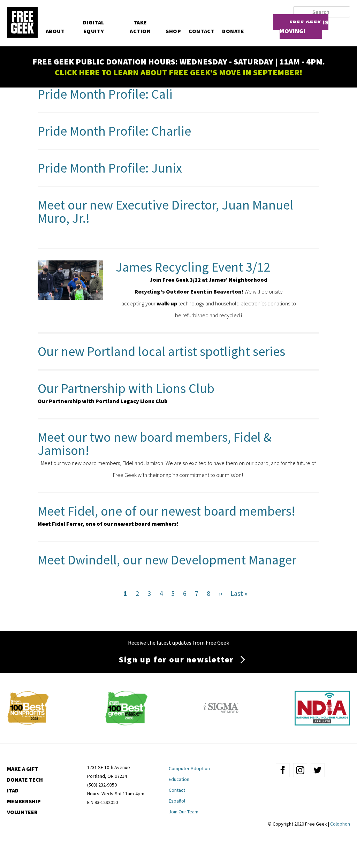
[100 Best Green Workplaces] (126, 723)
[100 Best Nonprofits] (28, 723)
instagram (300, 770)
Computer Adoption (189, 768)
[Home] (22, 23)
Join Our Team (183, 811)
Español (177, 801)
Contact (201, 31)
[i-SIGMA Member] (221, 723)
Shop (173, 31)
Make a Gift (22, 768)
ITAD (12, 790)
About (55, 31)
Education (179, 779)
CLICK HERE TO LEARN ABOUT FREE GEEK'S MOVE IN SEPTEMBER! (178, 72)
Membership (24, 801)
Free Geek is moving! (304, 26)
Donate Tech (25, 779)
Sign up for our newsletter (176, 659)
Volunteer (22, 811)
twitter (318, 770)
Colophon (340, 824)
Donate (233, 31)
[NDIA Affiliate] (322, 723)
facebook (283, 770)
